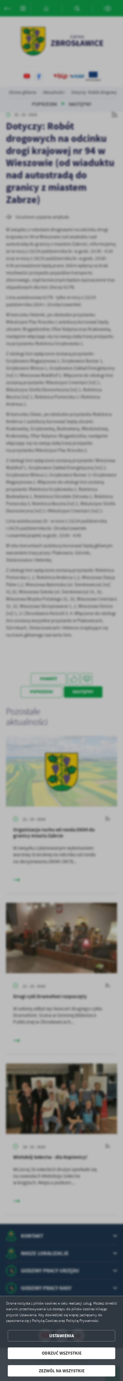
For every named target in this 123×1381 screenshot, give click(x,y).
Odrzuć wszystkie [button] (62, 1353)
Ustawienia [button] (61, 1336)
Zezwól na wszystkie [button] (61, 1371)
